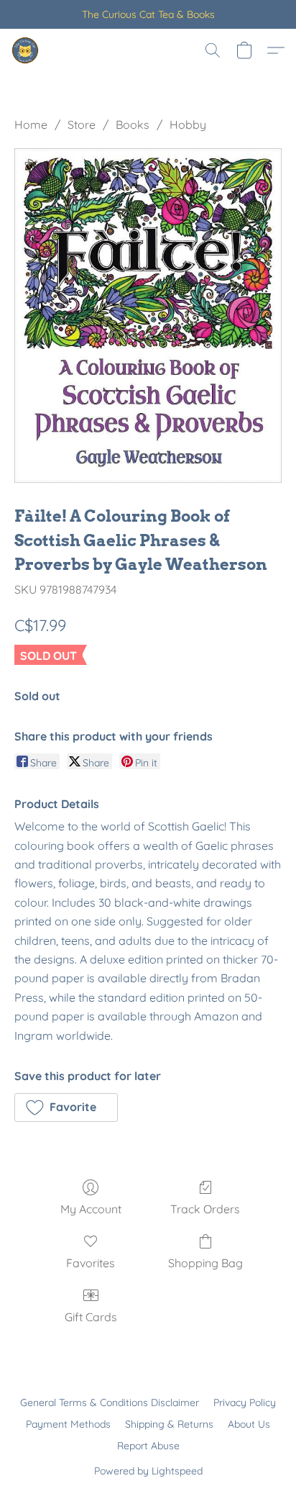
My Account (90, 1209)
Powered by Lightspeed (148, 1470)
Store (82, 124)
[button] (25, 50)
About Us (249, 1424)
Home (30, 124)
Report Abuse (148, 1445)
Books (132, 124)
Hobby (188, 124)
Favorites (90, 1263)
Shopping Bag (205, 1263)
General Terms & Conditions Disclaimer (109, 1402)
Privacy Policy (244, 1402)
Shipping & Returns (169, 1424)
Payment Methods (68, 1424)
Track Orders (205, 1209)
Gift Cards (91, 1317)
